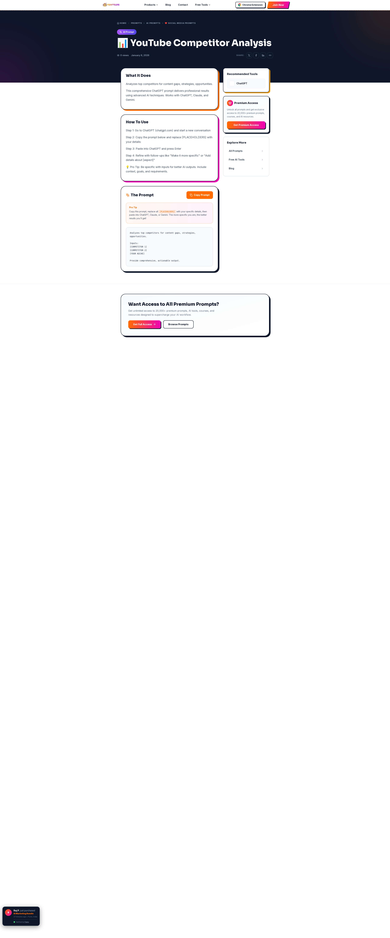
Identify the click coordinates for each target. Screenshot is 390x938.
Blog (168, 4)
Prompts (136, 23)
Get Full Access (142, 324)
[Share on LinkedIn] (263, 55)
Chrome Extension (252, 5)
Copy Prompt (202, 194)
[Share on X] (249, 55)
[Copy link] (270, 55)
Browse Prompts (178, 324)
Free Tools (201, 4)
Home (123, 23)
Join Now (278, 4)
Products (149, 4)
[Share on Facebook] (256, 55)
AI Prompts (153, 23)
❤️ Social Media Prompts (180, 23)
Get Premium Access (246, 124)
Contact (183, 4)
